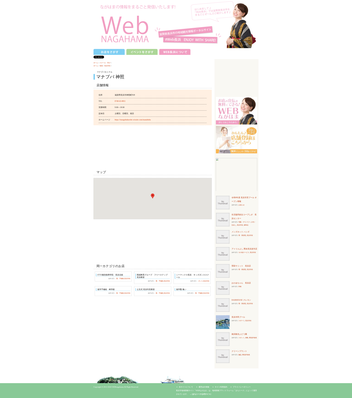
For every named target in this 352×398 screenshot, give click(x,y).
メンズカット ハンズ (240, 232)
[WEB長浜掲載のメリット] (236, 110)
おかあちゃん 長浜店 (241, 283)
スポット (241, 337)
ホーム (96, 63)
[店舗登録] (236, 139)
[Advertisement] (153, 147)
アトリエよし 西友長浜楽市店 (244, 249)
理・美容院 (242, 235)
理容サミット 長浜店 (241, 266)
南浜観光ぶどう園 (239, 334)
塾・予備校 (120, 278)
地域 (101, 66)
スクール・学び (105, 63)
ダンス (200, 281)
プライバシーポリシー (242, 387)
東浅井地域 (253, 337)
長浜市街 (107, 66)
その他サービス (243, 252)
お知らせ (241, 205)
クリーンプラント (239, 351)
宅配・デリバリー (244, 222)
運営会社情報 (204, 387)
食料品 (246, 225)
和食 (239, 286)
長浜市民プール (238, 317)
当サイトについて (186, 387)
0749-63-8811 (120, 101)
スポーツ (241, 320)
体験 (246, 337)
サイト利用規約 (221, 387)
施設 (239, 355)
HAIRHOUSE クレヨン (241, 300)
